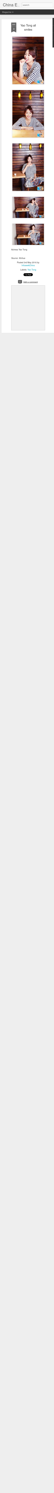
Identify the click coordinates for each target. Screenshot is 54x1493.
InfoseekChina (28, 265)
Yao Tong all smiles (28, 27)
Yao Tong (32, 269)
